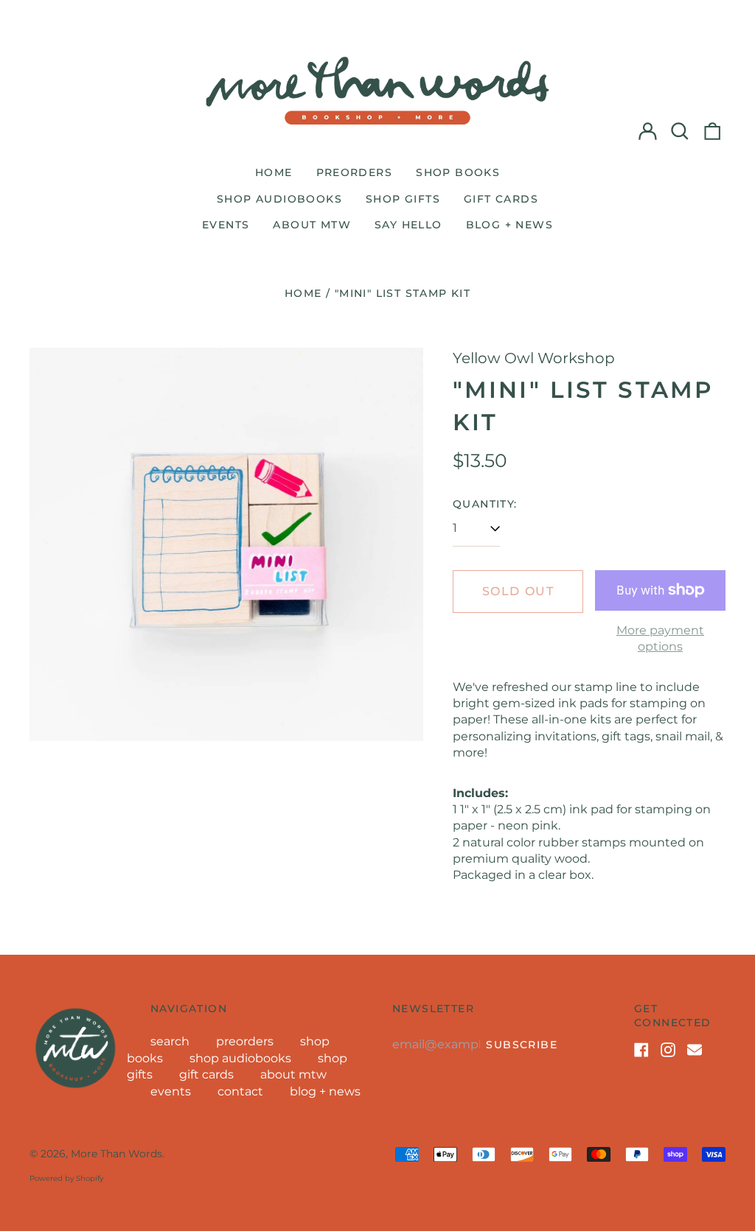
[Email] (694, 1049)
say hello (408, 224)
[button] (680, 131)
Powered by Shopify (66, 1178)
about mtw (312, 224)
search (169, 1041)
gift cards (501, 199)
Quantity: (485, 504)
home (274, 172)
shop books (458, 172)
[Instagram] (668, 1049)
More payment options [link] (660, 638)
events (225, 224)
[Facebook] (641, 1049)
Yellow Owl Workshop (534, 358)
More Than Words (116, 1153)
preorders (354, 172)
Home (303, 293)
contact (240, 1091)
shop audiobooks (279, 199)
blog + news (509, 224)
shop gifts (403, 199)
